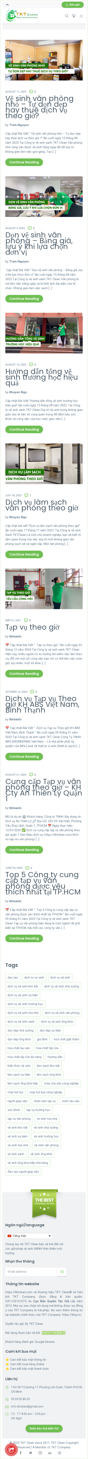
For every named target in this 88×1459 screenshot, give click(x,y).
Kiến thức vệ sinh (19, 1066)
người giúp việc (18, 1101)
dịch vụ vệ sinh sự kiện (23, 995)
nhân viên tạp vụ (45, 1101)
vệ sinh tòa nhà (18, 1145)
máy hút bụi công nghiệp (45, 1092)
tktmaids (15, 636)
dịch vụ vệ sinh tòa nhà (23, 1013)
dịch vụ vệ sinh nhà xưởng (61, 986)
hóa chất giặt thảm (66, 1039)
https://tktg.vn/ (72, 1315)
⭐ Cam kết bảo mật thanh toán (27, 1369)
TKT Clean (36, 1324)
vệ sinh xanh (16, 1154)
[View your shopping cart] (73, 15)
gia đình (42, 1039)
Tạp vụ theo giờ (32, 627)
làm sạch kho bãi (48, 1066)
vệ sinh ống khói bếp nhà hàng (28, 1163)
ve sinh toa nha (47, 1119)
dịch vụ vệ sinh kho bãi (23, 986)
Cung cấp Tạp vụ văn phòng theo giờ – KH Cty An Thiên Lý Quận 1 (43, 790)
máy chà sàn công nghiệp (61, 1083)
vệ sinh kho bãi (17, 1127)
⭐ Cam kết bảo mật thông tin (25, 1360)
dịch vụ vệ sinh (60, 977)
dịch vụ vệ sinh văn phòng (62, 1013)
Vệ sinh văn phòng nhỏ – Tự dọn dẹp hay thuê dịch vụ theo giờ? (39, 107)
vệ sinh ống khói (41, 1154)
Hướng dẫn (55, 1057)
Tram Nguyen (19, 125)
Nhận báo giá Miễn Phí (44, 1428)
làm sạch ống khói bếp (23, 1083)
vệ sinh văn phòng (46, 1145)
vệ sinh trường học (46, 1136)
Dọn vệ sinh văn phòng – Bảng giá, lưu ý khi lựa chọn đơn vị (39, 243)
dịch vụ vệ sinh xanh (21, 1021)
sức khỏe (14, 1110)
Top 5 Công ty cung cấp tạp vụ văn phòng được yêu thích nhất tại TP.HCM (43, 883)
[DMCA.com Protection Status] (53, 1333)
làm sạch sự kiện (19, 1074)
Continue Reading (24, 162)
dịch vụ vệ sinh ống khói (57, 1021)
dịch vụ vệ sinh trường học (25, 1004)
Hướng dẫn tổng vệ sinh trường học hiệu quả (41, 377)
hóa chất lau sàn (19, 1048)
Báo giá (75, 4)
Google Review (45, 1342)
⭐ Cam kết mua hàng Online (24, 1364)
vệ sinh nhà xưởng (46, 1127)
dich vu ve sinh (34, 977)
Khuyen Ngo (18, 392)
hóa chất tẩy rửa (47, 1048)
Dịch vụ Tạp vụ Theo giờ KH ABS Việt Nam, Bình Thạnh (42, 704)
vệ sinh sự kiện (17, 1136)
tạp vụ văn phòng (19, 1119)
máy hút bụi (15, 1092)
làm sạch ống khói (49, 1074)
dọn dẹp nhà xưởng (20, 1030)
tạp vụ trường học (38, 1110)
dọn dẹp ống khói (19, 1039)
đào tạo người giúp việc (23, 1172)
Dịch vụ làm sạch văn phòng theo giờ (41, 505)
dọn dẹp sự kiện (50, 1030)
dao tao (13, 977)
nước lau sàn (70, 1101)
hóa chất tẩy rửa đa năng (24, 1057)
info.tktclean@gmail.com (27, 1406)
